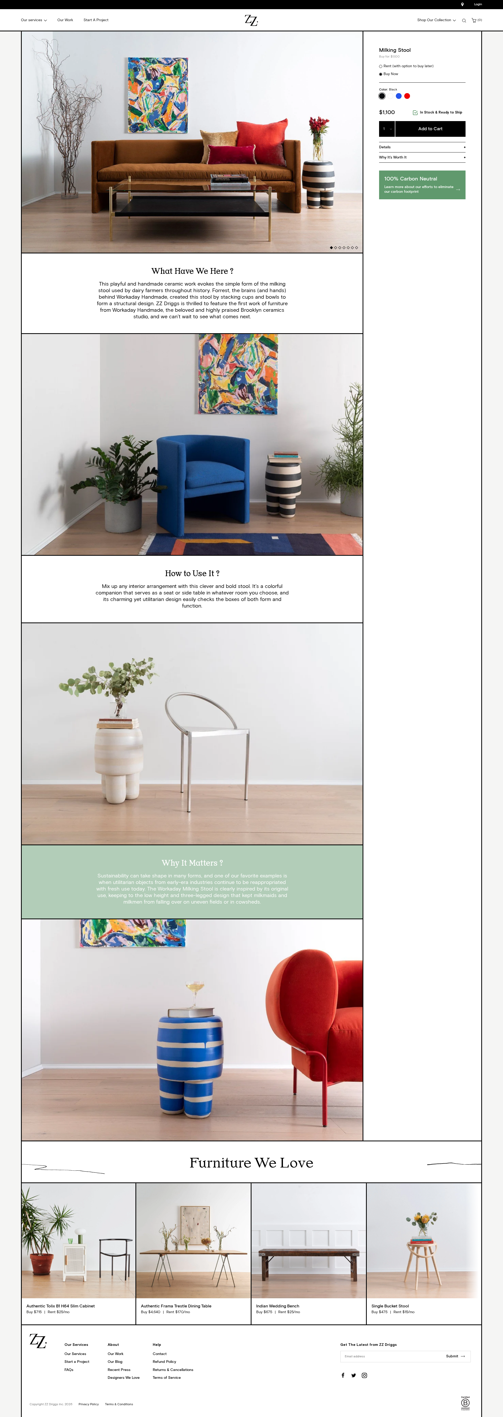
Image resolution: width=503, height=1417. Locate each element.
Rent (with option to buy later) (409, 66)
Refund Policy (164, 1362)
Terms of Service (167, 1378)
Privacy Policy (89, 1404)
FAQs (68, 1370)
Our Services (75, 1354)
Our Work (115, 1354)
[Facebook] (343, 1375)
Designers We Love (124, 1378)
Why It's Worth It (393, 157)
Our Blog (115, 1362)
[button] (331, 247)
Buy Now (391, 74)
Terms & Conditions (119, 1404)
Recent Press (119, 1370)
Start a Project (76, 1362)
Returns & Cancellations (173, 1370)
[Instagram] (364, 1375)
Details (385, 147)
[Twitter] (353, 1375)
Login (478, 4)
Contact (160, 1354)
